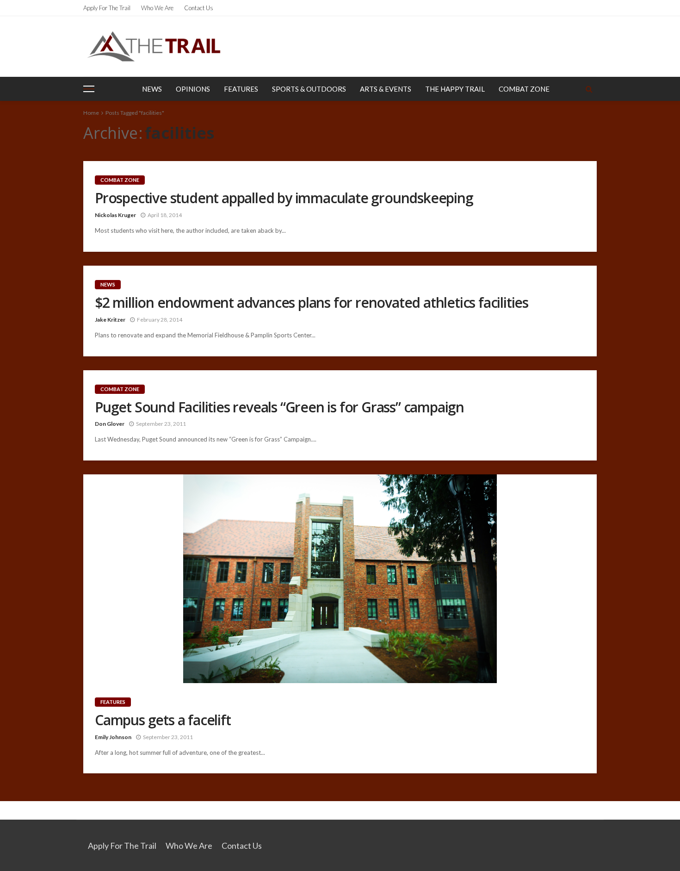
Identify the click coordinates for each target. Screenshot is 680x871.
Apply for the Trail (106, 8)
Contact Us (198, 8)
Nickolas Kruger (115, 215)
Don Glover (109, 423)
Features (241, 89)
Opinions (193, 89)
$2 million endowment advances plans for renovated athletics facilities (311, 302)
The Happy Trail (455, 89)
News (152, 89)
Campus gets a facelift (163, 720)
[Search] (589, 89)
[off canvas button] (88, 89)
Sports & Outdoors (309, 89)
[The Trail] (153, 46)
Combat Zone (524, 89)
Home (91, 112)
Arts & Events (385, 89)
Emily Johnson (113, 737)
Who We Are (157, 8)
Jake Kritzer (110, 319)
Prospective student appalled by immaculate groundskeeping (284, 198)
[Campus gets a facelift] (340, 578)
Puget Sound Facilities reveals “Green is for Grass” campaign (279, 407)
